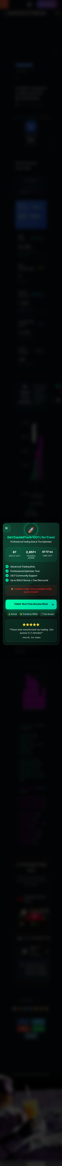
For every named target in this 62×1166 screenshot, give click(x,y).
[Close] (7, 528)
